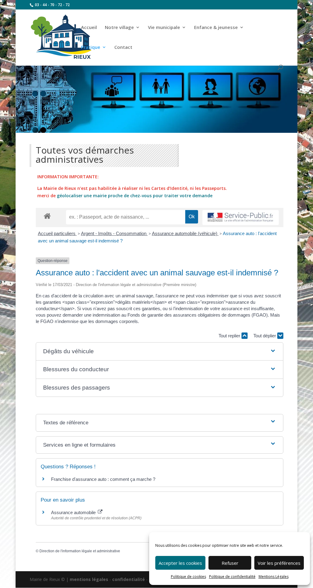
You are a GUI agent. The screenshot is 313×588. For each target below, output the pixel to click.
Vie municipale (164, 27)
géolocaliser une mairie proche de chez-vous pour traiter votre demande (134, 195)
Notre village (119, 27)
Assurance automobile (74, 512)
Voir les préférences (279, 563)
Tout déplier (265, 335)
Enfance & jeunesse (216, 27)
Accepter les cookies (180, 563)
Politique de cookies (188, 576)
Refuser (230, 563)
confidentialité (128, 579)
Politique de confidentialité (232, 576)
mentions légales (89, 579)
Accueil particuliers (57, 233)
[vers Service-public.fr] (240, 217)
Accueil (89, 27)
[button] (159, 352)
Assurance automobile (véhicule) (185, 233)
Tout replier (230, 335)
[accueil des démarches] (47, 215)
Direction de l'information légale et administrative (79, 551)
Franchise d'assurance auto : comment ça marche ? (103, 479)
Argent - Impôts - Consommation (114, 233)
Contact (123, 47)
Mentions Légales (274, 576)
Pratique (90, 47)
